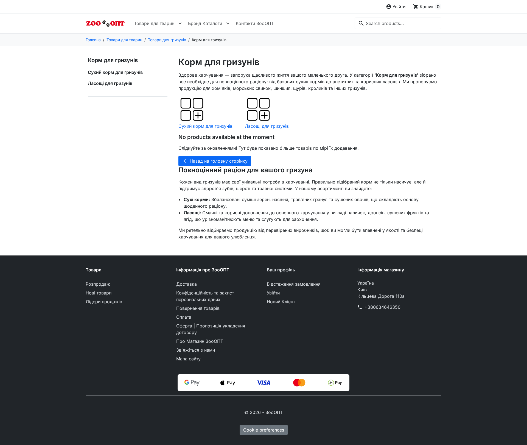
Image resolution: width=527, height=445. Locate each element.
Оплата (183, 317)
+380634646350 (382, 307)
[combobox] (398, 23)
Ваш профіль (281, 269)
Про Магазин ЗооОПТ (199, 341)
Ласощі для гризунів (110, 83)
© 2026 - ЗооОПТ (263, 412)
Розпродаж (98, 284)
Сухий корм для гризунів (115, 72)
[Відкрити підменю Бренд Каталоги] (227, 23)
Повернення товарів (198, 308)
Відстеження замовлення (294, 284)
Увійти (273, 293)
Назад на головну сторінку (215, 161)
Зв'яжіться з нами (195, 350)
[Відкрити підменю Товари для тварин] (180, 23)
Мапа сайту (188, 358)
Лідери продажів (104, 301)
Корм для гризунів (113, 60)
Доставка (186, 284)
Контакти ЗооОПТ (255, 23)
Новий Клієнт (281, 301)
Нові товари (98, 293)
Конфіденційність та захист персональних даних (205, 296)
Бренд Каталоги (205, 23)
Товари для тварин (154, 23)
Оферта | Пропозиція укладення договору (210, 329)
